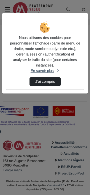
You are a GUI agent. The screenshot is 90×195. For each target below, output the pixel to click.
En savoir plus (42, 71)
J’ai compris (45, 82)
